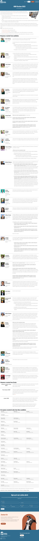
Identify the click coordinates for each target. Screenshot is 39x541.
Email (2, 505)
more (15, 394)
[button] (25, 1)
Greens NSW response (5, 32)
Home (17, 8)
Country (22, 505)
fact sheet (13, 12)
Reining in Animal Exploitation (6, 31)
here (28, 286)
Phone (11, 505)
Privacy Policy (22, 537)
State (31, 505)
